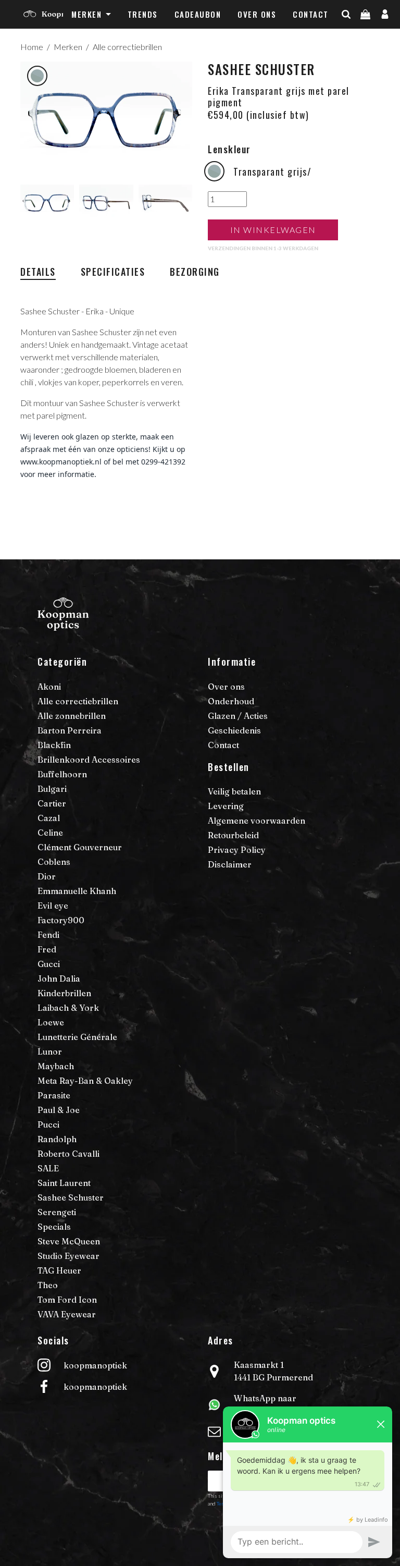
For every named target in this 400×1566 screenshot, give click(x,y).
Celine (50, 832)
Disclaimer (230, 864)
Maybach (56, 1066)
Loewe (51, 1022)
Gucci (49, 964)
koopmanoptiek (95, 1365)
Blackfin (54, 745)
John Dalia (59, 978)
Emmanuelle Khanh (77, 891)
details (38, 271)
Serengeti (57, 1212)
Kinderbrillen (64, 993)
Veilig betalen (234, 791)
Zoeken (364, 34)
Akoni (49, 686)
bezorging (195, 271)
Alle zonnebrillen (72, 716)
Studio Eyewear (68, 1256)
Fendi (48, 934)
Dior (47, 876)
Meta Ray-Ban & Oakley (85, 1080)
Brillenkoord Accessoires (89, 759)
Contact (311, 14)
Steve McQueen (69, 1241)
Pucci (48, 1124)
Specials (54, 1226)
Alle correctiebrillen (127, 47)
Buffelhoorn (62, 774)
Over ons (257, 14)
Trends (143, 14)
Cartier (52, 803)
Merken (86, 14)
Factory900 (61, 920)
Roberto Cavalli (68, 1153)
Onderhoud (231, 701)
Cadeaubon (197, 14)
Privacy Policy (237, 850)
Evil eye (53, 905)
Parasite (54, 1095)
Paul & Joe (59, 1110)
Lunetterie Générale (77, 1037)
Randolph (57, 1139)
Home (31, 47)
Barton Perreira (70, 730)
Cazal (49, 818)
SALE (48, 1168)
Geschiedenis (234, 730)
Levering (226, 806)
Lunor (50, 1051)
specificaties (113, 271)
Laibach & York (68, 1007)
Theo (48, 1285)
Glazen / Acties (238, 716)
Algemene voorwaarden (256, 820)
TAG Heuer (59, 1270)
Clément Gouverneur (80, 847)
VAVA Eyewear (67, 1314)
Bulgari (52, 789)
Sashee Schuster (71, 1197)
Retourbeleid (233, 835)
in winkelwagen (273, 230)
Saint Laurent (64, 1183)
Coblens (54, 862)
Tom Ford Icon (67, 1299)
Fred (47, 949)
